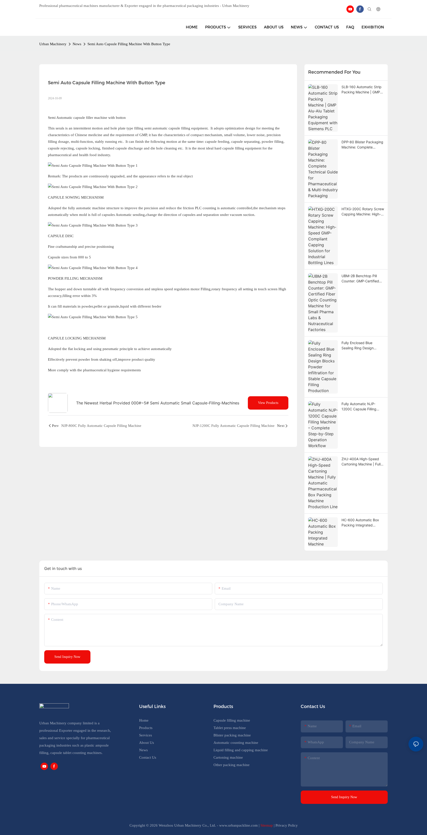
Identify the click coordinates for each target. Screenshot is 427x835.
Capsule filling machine (232, 720)
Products (145, 728)
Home (144, 720)
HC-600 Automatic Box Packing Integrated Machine (360, 523)
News (77, 44)
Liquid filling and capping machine (241, 750)
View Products (268, 403)
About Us (146, 743)
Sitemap (266, 825)
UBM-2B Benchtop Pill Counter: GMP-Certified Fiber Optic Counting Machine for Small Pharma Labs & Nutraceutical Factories (363, 279)
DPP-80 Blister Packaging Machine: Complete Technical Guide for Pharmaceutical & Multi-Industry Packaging (362, 145)
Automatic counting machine (236, 743)
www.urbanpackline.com (238, 825)
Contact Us (147, 757)
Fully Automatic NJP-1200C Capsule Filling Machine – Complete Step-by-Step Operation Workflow (361, 407)
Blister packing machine (232, 735)
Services (145, 735)
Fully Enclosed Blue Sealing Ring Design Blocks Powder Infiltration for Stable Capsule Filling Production (362, 346)
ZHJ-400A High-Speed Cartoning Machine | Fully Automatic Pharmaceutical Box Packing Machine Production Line (363, 462)
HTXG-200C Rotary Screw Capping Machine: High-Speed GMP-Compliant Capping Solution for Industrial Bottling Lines (363, 212)
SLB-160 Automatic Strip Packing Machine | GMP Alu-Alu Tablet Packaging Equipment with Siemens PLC (362, 90)
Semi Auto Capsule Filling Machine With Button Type (128, 44)
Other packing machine (232, 765)
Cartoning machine (228, 757)
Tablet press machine (230, 728)
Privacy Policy (287, 825)
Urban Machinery (52, 44)
